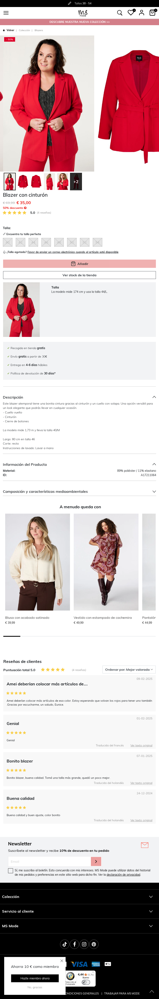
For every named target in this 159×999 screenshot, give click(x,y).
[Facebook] (74, 944)
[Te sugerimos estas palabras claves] (119, 12)
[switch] (86, 982)
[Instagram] (84, 944)
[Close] (62, 960)
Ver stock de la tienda (79, 275)
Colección (24, 30)
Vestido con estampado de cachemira (103, 617)
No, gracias (35, 987)
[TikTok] (64, 944)
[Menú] (93, 973)
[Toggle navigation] (6, 13)
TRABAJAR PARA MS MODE (122, 993)
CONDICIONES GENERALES (81, 993)
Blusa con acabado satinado (27, 617)
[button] (131, 12)
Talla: (7, 228)
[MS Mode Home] (83, 13)
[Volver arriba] (152, 992)
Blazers (39, 30)
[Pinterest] (94, 944)
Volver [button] (10, 30)
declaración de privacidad (123, 875)
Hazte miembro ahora (34, 978)
